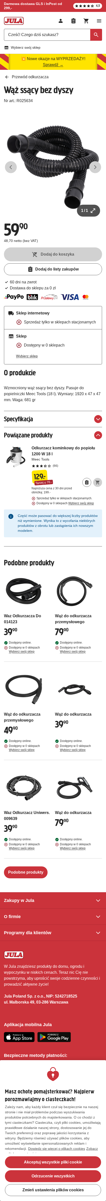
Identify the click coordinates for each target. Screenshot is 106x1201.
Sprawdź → (53, 65)
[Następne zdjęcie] (95, 167)
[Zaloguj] (61, 21)
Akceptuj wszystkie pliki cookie (53, 1162)
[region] (53, 1130)
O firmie (12, 916)
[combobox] (53, 35)
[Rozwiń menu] (99, 21)
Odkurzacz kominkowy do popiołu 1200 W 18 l (67, 456)
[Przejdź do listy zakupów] (73, 21)
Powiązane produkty (28, 435)
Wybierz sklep (27, 356)
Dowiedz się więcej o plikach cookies (56, 1149)
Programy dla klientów (27, 932)
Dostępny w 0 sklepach (65, 503)
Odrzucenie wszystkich (53, 1176)
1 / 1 (84, 210)
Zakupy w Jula (19, 900)
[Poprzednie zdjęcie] (11, 167)
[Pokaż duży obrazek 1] (53, 167)
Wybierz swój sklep (25, 47)
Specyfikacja (18, 419)
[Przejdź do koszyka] (86, 21)
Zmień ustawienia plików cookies (53, 1190)
